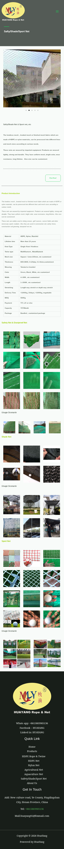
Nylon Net (33, 765)
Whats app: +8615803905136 (32, 723)
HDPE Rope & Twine (33, 756)
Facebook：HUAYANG (32, 727)
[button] (7, 79)
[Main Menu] (57, 11)
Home (32, 746)
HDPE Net (33, 760)
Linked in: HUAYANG (32, 732)
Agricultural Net (33, 769)
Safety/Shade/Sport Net (34, 778)
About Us (32, 783)
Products (32, 751)
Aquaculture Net (33, 774)
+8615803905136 (34, 808)
